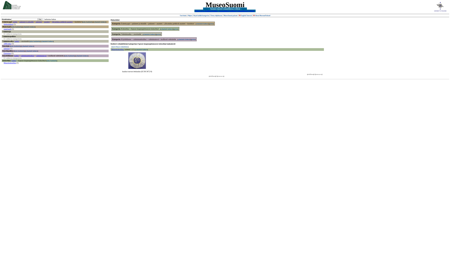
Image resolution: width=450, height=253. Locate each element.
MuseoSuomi (225, 5)
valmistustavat (41, 56)
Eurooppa (7, 53)
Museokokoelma (10, 63)
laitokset (7, 49)
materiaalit (7, 29)
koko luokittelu (87, 22)
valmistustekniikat (27, 56)
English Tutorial (246, 15)
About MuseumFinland (262, 15)
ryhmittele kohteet (100, 22)
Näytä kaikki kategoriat (201, 15)
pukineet (39, 22)
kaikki (15, 22)
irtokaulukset (8, 24)
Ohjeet (190, 15)
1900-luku (7, 44)
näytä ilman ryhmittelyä (120, 47)
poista (211, 24)
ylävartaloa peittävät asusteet (62, 22)
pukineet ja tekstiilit (26, 22)
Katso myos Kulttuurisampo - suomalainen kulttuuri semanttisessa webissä (224, 11)
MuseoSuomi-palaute (231, 15)
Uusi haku (183, 15)
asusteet (47, 22)
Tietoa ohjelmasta (216, 15)
